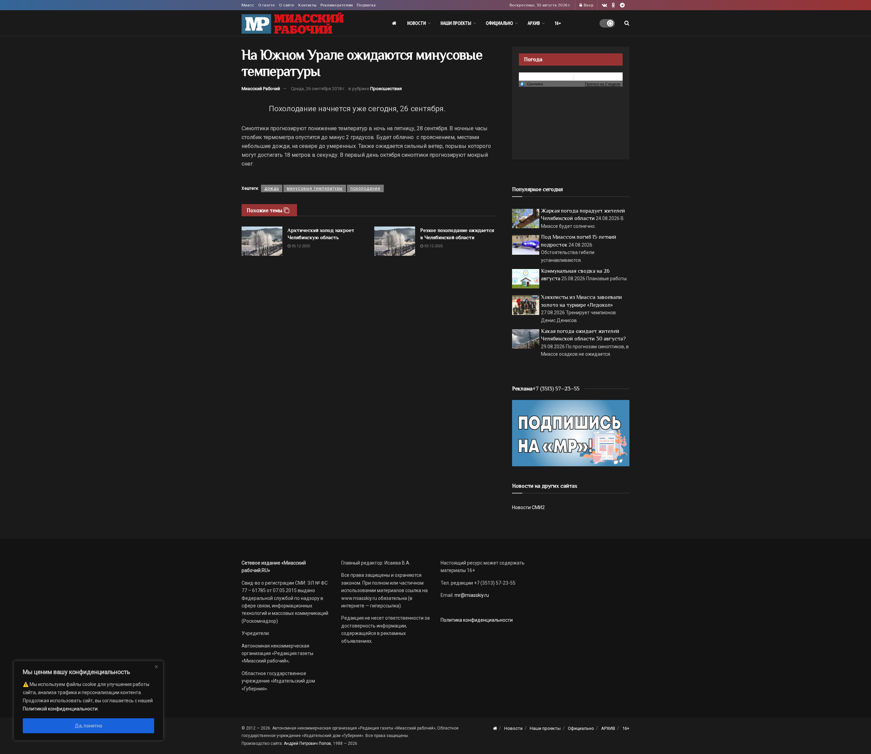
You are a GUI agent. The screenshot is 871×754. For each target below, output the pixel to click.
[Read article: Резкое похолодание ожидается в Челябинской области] (394, 241)
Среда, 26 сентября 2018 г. (318, 88)
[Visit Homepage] (293, 23)
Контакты (307, 5)
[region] (88, 700)
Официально (499, 23)
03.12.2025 (433, 246)
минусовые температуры (315, 188)
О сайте (286, 5)
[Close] (156, 667)
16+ (558, 23)
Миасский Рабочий (261, 88)
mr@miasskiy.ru (471, 595)
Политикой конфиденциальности (60, 708)
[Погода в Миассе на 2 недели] (603, 84)
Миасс (248, 5)
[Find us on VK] (604, 5)
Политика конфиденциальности (477, 620)
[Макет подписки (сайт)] (570, 432)
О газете (266, 5)
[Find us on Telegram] (622, 5)
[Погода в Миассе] (571, 76)
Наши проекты (456, 23)
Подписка (366, 5)
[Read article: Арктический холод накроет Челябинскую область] (262, 241)
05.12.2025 (300, 246)
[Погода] (531, 84)
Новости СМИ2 (528, 507)
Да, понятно (88, 725)
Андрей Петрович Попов (307, 743)
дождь (271, 188)
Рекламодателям (337, 5)
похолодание (365, 188)
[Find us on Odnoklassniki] (613, 5)
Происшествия (386, 88)
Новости (416, 23)
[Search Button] (626, 23)
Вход (588, 5)
